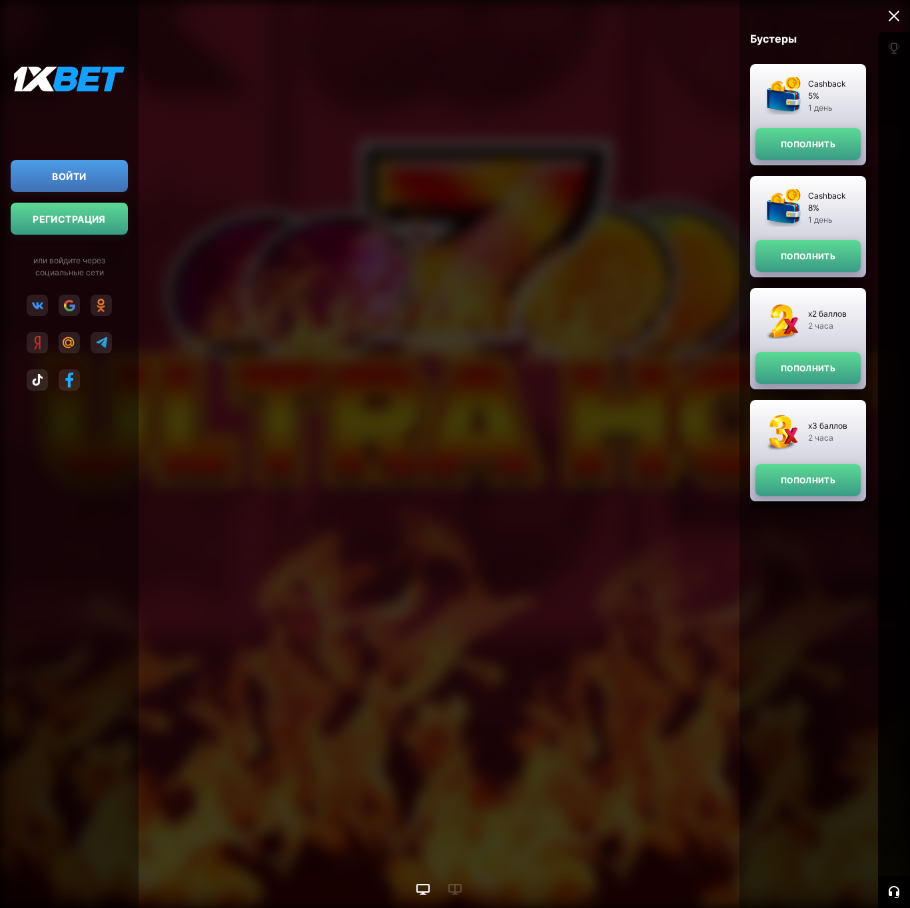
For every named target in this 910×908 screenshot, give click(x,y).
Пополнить (808, 144)
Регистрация (69, 219)
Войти (69, 176)
